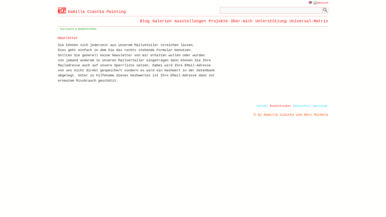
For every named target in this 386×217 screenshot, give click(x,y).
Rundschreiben (280, 105)
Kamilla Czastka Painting (97, 11)
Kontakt (262, 105)
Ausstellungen (190, 21)
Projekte (218, 21)
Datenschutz (302, 105)
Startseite (67, 29)
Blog (145, 21)
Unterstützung (271, 21)
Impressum (320, 105)
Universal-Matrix (309, 21)
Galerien (162, 21)
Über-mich (242, 21)
